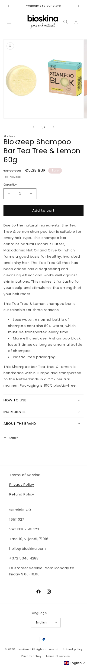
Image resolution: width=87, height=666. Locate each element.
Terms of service (58, 656)
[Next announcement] (78, 6)
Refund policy (73, 649)
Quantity (10, 184)
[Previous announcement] (8, 6)
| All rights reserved (44, 649)
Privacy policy (31, 656)
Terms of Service (25, 474)
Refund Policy (21, 494)
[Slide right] (54, 127)
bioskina (23, 649)
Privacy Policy (21, 484)
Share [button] (14, 438)
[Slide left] (33, 127)
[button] (9, 22)
